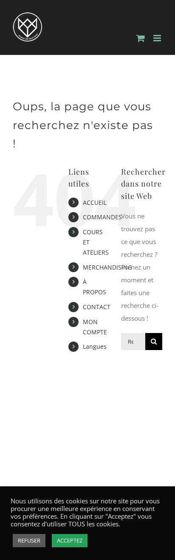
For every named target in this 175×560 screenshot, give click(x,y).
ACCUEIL (95, 202)
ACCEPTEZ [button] (69, 540)
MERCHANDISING (107, 267)
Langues (95, 346)
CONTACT (96, 307)
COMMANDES (102, 217)
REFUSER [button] (29, 540)
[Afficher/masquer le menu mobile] (157, 38)
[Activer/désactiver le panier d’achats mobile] (140, 38)
